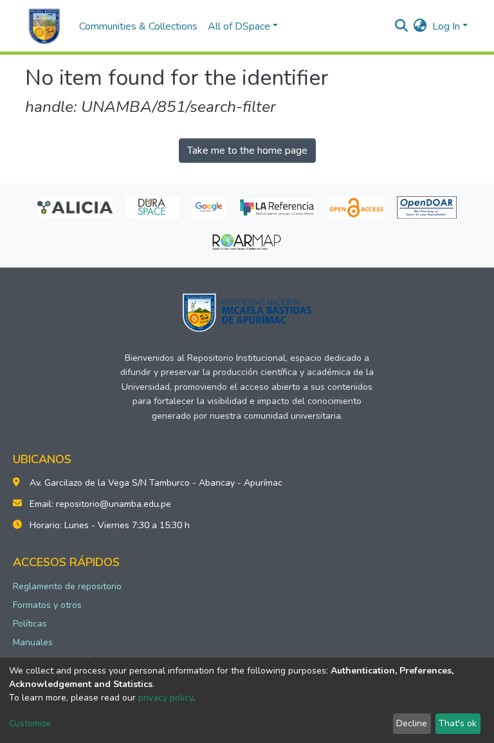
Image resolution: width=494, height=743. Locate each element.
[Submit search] (402, 26)
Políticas (30, 624)
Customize (30, 723)
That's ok (458, 723)
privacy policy (165, 698)
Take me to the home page (247, 150)
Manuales (33, 642)
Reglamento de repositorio (67, 586)
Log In (446, 26)
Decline (411, 723)
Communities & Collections (138, 26)
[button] (420, 26)
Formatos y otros (47, 605)
